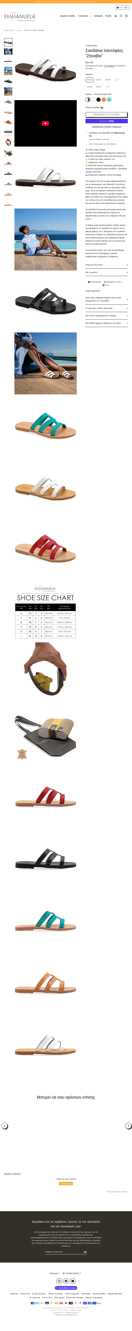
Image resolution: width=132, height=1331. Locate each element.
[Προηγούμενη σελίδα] (4, 1126)
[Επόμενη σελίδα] (128, 1126)
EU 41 (99, 87)
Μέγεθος (89, 74)
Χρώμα (98, 94)
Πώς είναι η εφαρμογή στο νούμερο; (101, 315)
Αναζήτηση (14, 1294)
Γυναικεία (83, 15)
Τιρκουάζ (109, 99)
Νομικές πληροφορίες (94, 1297)
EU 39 (117, 80)
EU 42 (107, 87)
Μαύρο (98, 99)
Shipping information (94, 265)
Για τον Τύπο (47, 1297)
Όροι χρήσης (59, 1297)
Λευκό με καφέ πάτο (87, 99)
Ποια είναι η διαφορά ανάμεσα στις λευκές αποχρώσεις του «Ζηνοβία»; (103, 299)
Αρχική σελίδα (67, 15)
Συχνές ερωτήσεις (39, 1294)
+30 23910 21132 (58, 1313)
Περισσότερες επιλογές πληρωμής (106, 126)
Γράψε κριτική (66, 1183)
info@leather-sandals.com (72, 1313)
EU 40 (89, 87)
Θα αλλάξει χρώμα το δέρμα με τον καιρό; (103, 323)
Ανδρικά (98, 15)
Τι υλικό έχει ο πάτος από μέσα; (99, 308)
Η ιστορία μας (34, 1297)
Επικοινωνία (25, 1294)
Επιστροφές (86, 1294)
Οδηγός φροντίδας (115, 1294)
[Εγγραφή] (85, 1251)
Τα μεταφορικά (109, 66)
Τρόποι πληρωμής (72, 1294)
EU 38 (107, 80)
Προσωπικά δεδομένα (75, 1297)
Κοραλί (104, 99)
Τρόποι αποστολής (55, 1294)
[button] (123, 7)
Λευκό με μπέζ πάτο (93, 99)
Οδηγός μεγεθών (99, 1294)
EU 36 (89, 80)
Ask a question (91, 272)
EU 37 (98, 80)
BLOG (108, 15)
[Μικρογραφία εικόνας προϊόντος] (8, 51)
